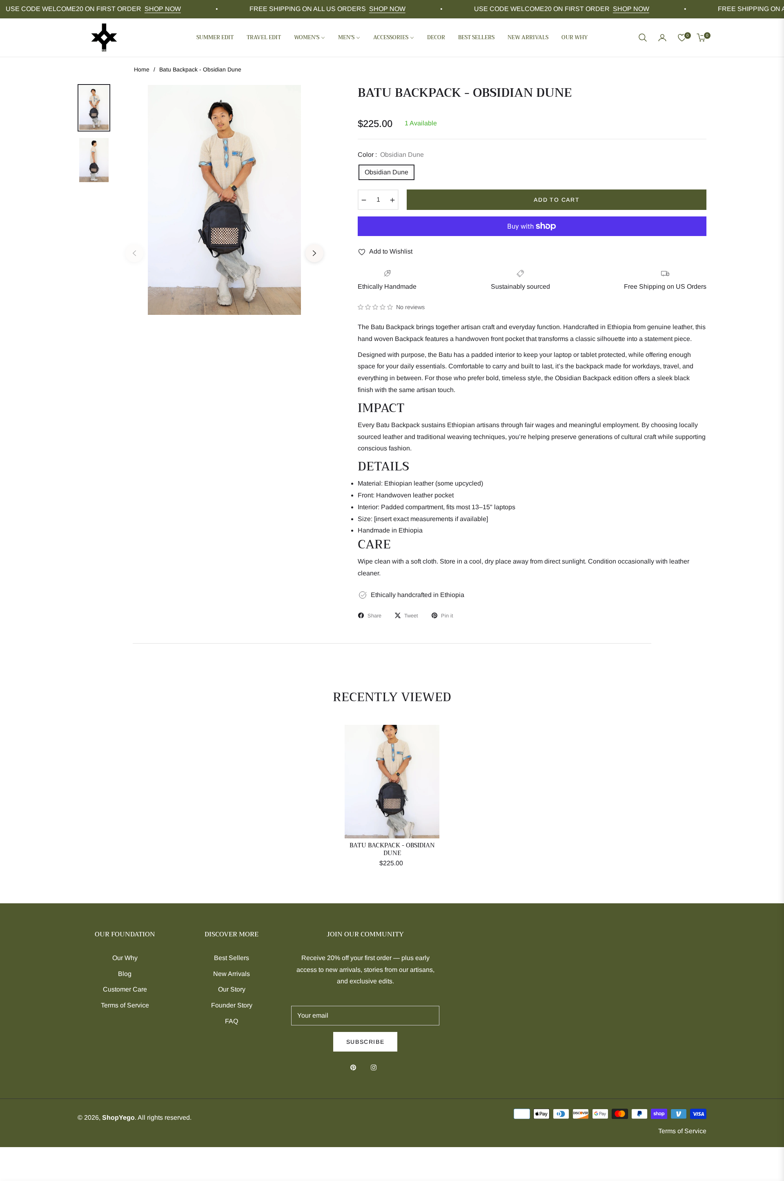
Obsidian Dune (386, 172)
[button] (643, 38)
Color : (391, 154)
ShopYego (118, 1117)
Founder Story (231, 1005)
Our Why (125, 957)
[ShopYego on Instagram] (375, 1067)
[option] (224, 247)
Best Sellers (231, 957)
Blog (124, 973)
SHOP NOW (143, 8)
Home (141, 69)
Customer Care (125, 989)
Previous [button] (134, 253)
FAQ (231, 1021)
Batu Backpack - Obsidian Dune (392, 850)
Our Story (231, 989)
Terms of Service (125, 1005)
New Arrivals (231, 973)
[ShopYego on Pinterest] (355, 1067)
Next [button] (314, 253)
